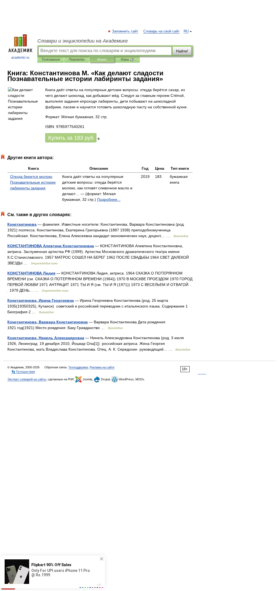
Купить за (70, 138)
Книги (102, 59)
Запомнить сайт (125, 31)
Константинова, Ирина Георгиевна (40, 300)
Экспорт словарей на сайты (26, 379)
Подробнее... (108, 199)
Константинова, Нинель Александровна (45, 338)
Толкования (50, 59)
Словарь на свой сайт (161, 31)
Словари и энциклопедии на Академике (82, 41)
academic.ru (20, 57)
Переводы (77, 59)
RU (186, 31)
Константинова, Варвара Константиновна (47, 322)
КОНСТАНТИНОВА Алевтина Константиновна (50, 246)
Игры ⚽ (127, 59)
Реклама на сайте (102, 367)
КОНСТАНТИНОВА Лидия (31, 273)
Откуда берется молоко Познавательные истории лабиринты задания (33, 182)
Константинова (22, 224)
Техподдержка (78, 367)
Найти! (182, 51)
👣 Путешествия (23, 371)
